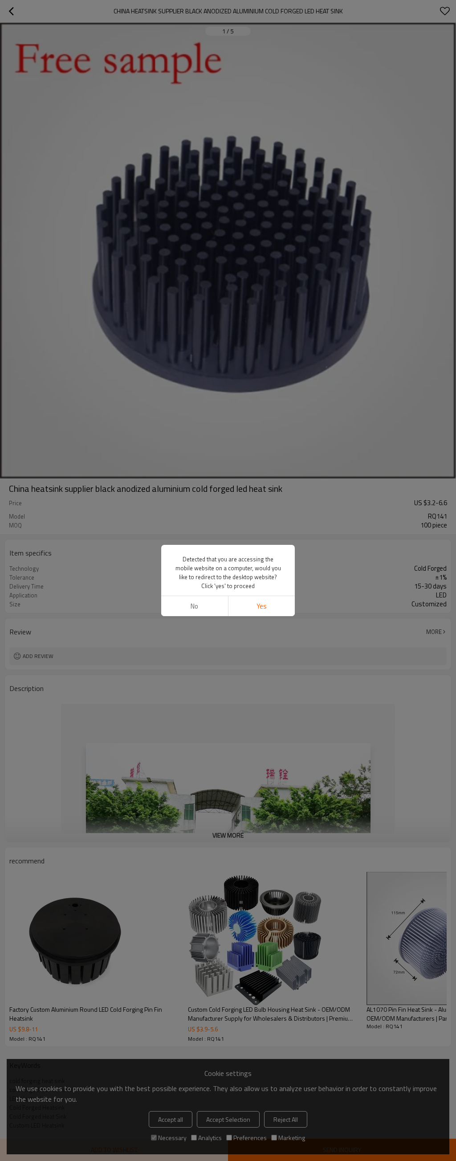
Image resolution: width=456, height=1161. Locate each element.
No (194, 606)
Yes (261, 606)
